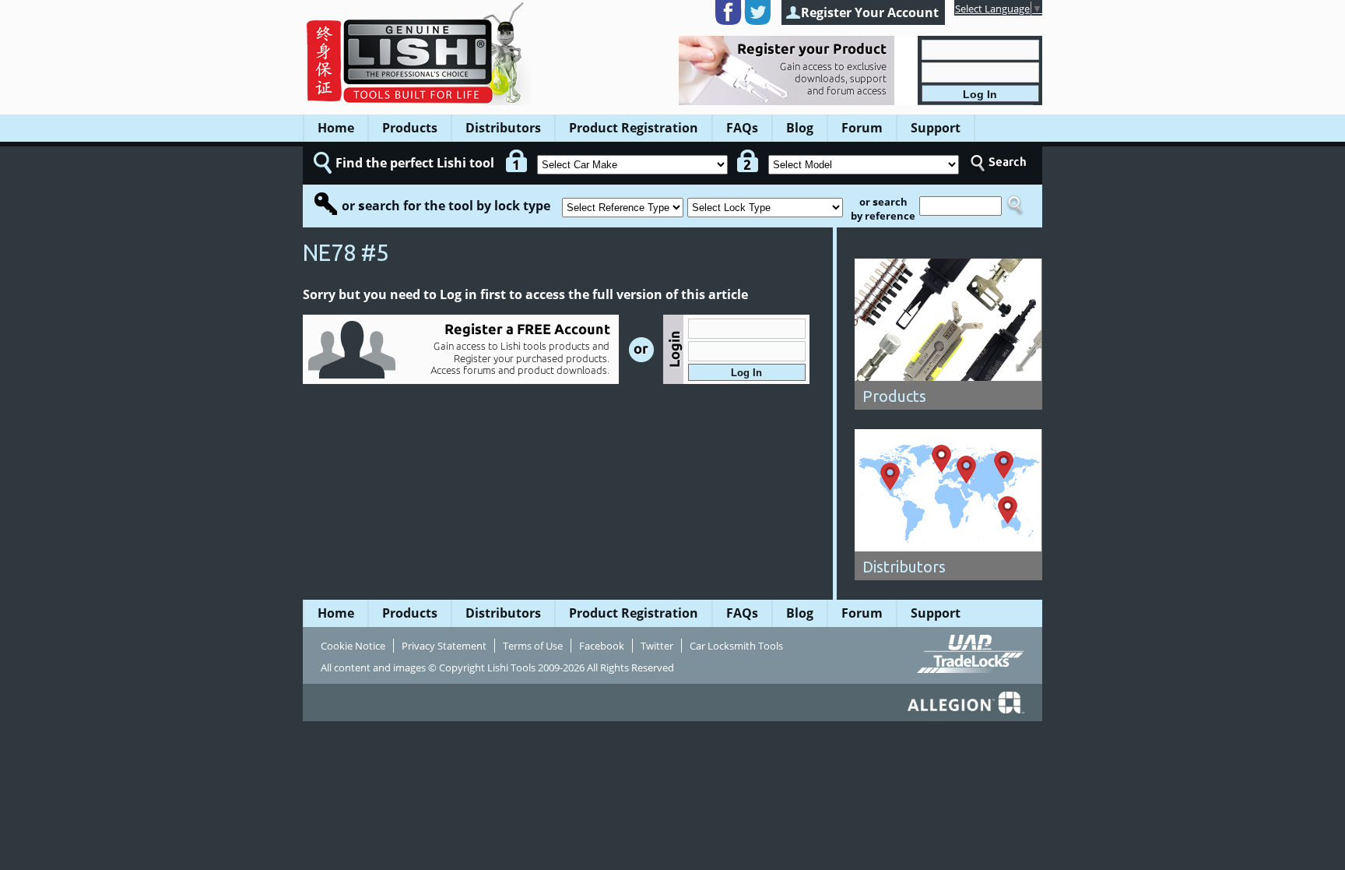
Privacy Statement (444, 646)
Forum (862, 127)
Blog (799, 127)
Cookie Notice (353, 646)
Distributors (503, 127)
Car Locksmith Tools (736, 646)
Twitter (657, 646)
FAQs (742, 127)
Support (935, 127)
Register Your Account (870, 12)
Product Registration (633, 127)
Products (409, 127)
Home (336, 127)
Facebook (601, 646)
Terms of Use (533, 646)
